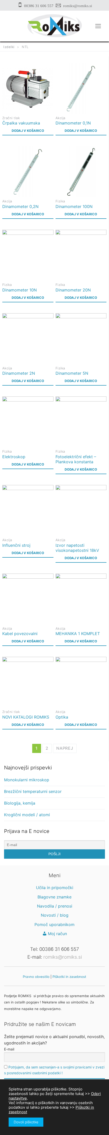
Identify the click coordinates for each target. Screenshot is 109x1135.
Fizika (60, 201)
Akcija (60, 118)
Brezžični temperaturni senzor (33, 791)
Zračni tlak (11, 118)
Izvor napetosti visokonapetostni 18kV (77, 548)
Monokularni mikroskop (26, 779)
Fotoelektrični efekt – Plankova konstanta (76, 459)
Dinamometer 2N (18, 373)
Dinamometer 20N (73, 289)
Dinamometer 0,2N (20, 206)
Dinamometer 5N (72, 373)
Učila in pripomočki (54, 887)
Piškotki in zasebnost (69, 977)
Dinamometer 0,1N (73, 122)
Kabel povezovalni (20, 633)
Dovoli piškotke (26, 1122)
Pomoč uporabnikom (54, 924)
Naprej (64, 748)
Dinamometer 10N (19, 289)
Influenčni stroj (16, 545)
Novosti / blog (54, 915)
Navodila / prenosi (54, 906)
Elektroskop (13, 456)
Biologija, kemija (19, 803)
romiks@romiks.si (77, 6)
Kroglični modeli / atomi (27, 814)
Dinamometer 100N (74, 206)
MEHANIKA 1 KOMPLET (78, 633)
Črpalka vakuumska (21, 122)
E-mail (9, 1049)
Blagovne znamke (54, 896)
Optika (62, 717)
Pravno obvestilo (36, 977)
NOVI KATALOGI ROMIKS (25, 717)
